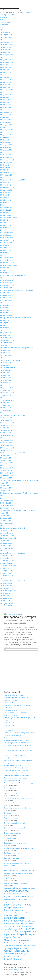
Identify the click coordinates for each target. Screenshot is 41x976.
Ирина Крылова (26, 928)
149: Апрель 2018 (6, 197)
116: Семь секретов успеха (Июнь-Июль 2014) (16, 290)
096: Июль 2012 (5, 345)
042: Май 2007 (5, 485)
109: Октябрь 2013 (6, 310)
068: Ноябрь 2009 (6, 418)
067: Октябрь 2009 (6, 420)
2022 (1, 92)
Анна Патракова (12, 620)
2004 (1, 551)
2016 (1, 230)
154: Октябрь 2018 (6, 185)
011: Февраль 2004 (6, 576)
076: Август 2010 (6, 395)
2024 (1, 57)
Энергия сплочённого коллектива (16, 775)
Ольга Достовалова (13, 945)
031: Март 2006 (5, 521)
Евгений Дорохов (14, 920)
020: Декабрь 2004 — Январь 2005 (12, 553)
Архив (2, 27)
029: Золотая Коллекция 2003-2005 (12, 528)
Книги (2, 20)
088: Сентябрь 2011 (7, 365)
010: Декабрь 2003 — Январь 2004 (12, 581)
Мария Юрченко (10, 935)
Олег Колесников (9, 943)
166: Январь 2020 (6, 150)
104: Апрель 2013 (6, 323)
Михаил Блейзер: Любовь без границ (17, 745)
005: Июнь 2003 (5, 593)
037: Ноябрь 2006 (6, 503)
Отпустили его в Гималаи (13, 735)
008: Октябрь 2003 (6, 586)
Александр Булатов (12, 888)
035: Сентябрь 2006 (7, 508)
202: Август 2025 (6, 47)
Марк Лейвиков (12, 937)
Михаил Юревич (25, 940)
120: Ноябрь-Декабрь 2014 (9, 280)
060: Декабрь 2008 (6, 440)
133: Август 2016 (6, 243)
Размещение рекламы (8, 15)
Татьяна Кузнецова (11, 956)
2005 (1, 525)
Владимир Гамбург (11, 913)
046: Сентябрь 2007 (7, 475)
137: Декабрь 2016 (6, 233)
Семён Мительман (17, 950)
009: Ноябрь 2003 (6, 583)
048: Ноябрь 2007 (6, 470)
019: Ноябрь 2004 (6, 556)
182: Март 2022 (5, 105)
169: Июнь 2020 (5, 142)
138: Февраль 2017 (6, 228)
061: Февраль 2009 (6, 435)
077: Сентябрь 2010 (7, 393)
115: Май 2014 (5, 293)
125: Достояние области (8, 265)
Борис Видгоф (23, 899)
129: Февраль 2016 (6, 253)
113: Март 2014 (5, 298)
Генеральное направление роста (16, 778)
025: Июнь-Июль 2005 (8, 538)
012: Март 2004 (5, 573)
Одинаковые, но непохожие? (14, 828)
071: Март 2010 (5, 408)
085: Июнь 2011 (5, 370)
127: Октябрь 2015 (6, 260)
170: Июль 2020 (5, 140)
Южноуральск (5, 22)
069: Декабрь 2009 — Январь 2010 (12, 415)
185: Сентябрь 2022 (7, 97)
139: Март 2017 (5, 225)
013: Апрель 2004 (6, 571)
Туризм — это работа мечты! (14, 823)
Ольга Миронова (29, 945)
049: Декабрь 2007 (6, 468)
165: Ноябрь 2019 (6, 155)
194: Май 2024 (5, 70)
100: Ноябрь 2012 (6, 335)
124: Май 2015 (5, 268)
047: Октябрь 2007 (6, 473)
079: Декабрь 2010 (6, 388)
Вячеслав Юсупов (10, 915)
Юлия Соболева (13, 959)
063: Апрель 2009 (6, 430)
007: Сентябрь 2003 (7, 588)
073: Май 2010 (5, 403)
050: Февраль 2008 (6, 463)
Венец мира (8, 730)
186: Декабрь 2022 (6, 95)
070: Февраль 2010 (6, 410)
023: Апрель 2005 (6, 543)
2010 (1, 385)
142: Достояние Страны (8, 217)
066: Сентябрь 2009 (7, 423)
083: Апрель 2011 (6, 375)
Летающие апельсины (12, 780)
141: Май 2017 (5, 220)
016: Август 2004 (6, 563)
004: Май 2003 (5, 596)
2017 (1, 205)
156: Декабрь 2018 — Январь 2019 (12, 180)
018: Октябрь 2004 (6, 558)
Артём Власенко (10, 900)
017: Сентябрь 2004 (7, 561)
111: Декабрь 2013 (6, 305)
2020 (1, 132)
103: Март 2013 (5, 325)
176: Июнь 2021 (5, 122)
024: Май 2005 (5, 541)
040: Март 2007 (5, 490)
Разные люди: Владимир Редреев (16, 713)
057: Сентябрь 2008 (7, 448)
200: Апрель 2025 (6, 52)
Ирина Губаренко (10, 929)
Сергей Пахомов (28, 954)
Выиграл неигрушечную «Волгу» (16, 883)
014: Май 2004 (5, 568)
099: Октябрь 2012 (6, 338)
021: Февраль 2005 (6, 548)
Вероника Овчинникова (17, 904)
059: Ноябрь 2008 (6, 443)
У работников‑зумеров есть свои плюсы (18, 848)
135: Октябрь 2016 (6, 238)
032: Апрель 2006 (6, 518)
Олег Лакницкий (21, 943)
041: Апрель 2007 (6, 488)
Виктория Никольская (13, 907)
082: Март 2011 (5, 378)
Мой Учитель (9, 878)
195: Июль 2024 (5, 67)
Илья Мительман (30, 923)
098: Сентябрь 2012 (7, 340)
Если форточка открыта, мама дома (17, 758)
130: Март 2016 (5, 250)
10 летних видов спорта (12, 715)
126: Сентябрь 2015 (7, 263)
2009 (1, 413)
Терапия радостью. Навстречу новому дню (19, 783)
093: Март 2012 (5, 353)
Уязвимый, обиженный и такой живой (18, 803)
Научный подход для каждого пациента (18, 798)
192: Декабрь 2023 (6, 77)
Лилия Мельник (9, 932)
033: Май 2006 (5, 515)
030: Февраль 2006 (6, 523)
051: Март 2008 (5, 460)
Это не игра (8, 748)
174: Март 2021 (5, 127)
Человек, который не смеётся (14, 773)
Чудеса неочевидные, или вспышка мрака (19, 793)
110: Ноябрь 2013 (6, 308)
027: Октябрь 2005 (6, 533)
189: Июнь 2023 (5, 85)
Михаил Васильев (12, 940)
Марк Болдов (26, 934)
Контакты (3, 17)
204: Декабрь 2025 (6, 42)
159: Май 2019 (5, 170)
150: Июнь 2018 (5, 195)
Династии (7, 813)
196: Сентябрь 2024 (7, 65)
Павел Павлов (8, 948)
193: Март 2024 (5, 72)
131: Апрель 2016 (6, 248)
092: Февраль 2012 (6, 355)
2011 (1, 358)
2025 (1, 40)
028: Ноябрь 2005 (6, 531)
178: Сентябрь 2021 (7, 117)
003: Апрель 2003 (6, 598)
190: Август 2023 (6, 82)
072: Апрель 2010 (6, 405)
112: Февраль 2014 (6, 300)
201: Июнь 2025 (5, 50)
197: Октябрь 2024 (6, 62)
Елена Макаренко (9, 923)
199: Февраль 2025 (6, 55)
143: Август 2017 (6, 215)
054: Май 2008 (5, 455)
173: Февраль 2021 (6, 130)
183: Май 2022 (5, 102)
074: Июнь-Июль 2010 (8, 400)
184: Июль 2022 (5, 100)
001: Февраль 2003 (6, 603)
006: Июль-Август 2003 (8, 591)
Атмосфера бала (10, 788)
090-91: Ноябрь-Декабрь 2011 (10, 360)
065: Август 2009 (6, 425)
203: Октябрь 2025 (6, 45)
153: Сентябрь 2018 (7, 187)
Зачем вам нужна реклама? (14, 695)
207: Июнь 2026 (5, 32)
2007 (1, 465)
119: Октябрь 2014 (6, 283)
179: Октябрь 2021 (6, 115)
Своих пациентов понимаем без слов (17, 808)
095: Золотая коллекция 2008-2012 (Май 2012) (16, 348)
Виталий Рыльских (13, 910)
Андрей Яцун (8, 897)
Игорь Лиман (20, 923)
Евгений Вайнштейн (15, 918)
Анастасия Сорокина (27, 894)
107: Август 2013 (6, 315)
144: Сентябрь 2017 (7, 213)
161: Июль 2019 (5, 165)
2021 (1, 110)
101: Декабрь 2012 (6, 333)
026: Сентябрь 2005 (7, 536)
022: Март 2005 (5, 546)
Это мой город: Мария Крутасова (16, 770)
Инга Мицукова (26, 926)
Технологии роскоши (11, 858)
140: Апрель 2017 (6, 223)
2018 (1, 177)
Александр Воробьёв (28, 888)
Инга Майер (17, 926)
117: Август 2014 (6, 288)
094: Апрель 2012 (6, 350)
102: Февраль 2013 (6, 328)
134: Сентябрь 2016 (7, 240)
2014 (1, 278)
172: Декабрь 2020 (6, 135)
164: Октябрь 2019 (6, 157)
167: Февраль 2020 (6, 147)
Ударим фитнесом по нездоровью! (16, 740)
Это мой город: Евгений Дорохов (16, 768)
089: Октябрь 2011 (6, 363)
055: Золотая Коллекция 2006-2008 (12, 453)
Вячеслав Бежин (25, 913)
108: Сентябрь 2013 (7, 313)
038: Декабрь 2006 (6, 500)
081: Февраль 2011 (6, 380)
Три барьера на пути (11, 853)
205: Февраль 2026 (6, 37)
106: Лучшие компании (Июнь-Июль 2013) (15, 318)
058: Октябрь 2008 (6, 445)
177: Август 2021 (6, 120)
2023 (1, 75)
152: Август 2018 (6, 190)
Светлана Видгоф (20, 948)
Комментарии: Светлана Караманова (17, 743)
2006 (1, 498)
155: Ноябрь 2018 (6, 182)
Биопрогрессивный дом (12, 833)
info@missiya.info (15, 970)
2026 (1, 30)
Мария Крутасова (25, 931)
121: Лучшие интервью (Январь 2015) (13, 275)
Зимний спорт (9, 725)
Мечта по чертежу (11, 838)
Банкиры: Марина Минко (13, 703)
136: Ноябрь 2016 (6, 235)
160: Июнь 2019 (5, 167)
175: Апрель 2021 (6, 125)
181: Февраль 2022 (6, 107)
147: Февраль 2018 (6, 203)
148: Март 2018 (5, 200)
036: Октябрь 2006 (6, 505)
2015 (1, 255)
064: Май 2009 (5, 428)
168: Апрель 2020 (6, 145)
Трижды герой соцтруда (13, 765)
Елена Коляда (29, 921)
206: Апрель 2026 (6, 35)
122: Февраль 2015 (6, 273)
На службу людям (10, 710)
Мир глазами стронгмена (13, 738)
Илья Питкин (8, 926)
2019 (1, 152)
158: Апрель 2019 (6, 172)
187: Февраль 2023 (6, 90)
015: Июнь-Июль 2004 (8, 566)
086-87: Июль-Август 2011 (9, 368)
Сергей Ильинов (13, 953)
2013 (1, 303)
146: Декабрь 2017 (6, 207)
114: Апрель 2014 (6, 295)
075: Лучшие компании (8, 398)
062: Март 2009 (5, 433)
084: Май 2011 (5, 373)
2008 (1, 438)
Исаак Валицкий (10, 723)
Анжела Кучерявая (23, 896)
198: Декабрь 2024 (6, 60)
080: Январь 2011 (6, 383)
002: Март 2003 (5, 601)
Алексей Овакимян (12, 894)
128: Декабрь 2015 (6, 258)
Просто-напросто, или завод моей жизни (19, 733)
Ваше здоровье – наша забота (15, 843)
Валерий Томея (9, 902)
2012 (1, 330)
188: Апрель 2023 (6, 87)
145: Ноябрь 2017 (6, 210)
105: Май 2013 (5, 320)
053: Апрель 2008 (6, 458)
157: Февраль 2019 (6, 175)
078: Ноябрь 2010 (6, 390)
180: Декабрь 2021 (6, 112)
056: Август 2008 (6, 450)
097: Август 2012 (6, 343)
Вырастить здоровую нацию (14, 755)
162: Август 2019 (6, 162)
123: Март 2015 (5, 270)
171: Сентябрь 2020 (7, 137)
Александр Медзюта (16, 891)
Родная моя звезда (11, 818)
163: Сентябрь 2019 (7, 160)
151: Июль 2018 (5, 192)
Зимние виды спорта (11, 728)
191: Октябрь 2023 (6, 80)
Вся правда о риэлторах (20, 617)
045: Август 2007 (6, 478)
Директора (4, 25)
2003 (1, 578)
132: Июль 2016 (5, 245)
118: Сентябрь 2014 (7, 285)
